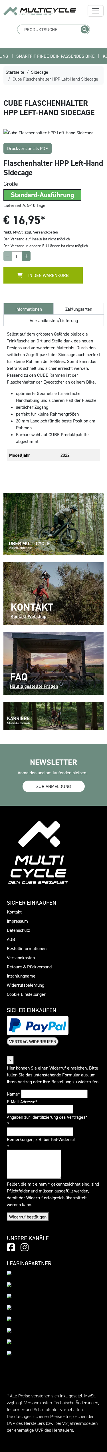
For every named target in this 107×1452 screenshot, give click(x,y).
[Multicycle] (39, 11)
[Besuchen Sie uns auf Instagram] (25, 1247)
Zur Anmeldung (53, 786)
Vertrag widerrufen (32, 1041)
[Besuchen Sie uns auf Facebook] (11, 1247)
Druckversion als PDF (27, 148)
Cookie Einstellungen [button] (26, 994)
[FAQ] (53, 663)
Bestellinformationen (27, 948)
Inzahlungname (21, 976)
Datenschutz (18, 930)
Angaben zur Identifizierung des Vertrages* (47, 1117)
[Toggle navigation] (96, 11)
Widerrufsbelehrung (25, 985)
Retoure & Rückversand (29, 967)
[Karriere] (53, 715)
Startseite (15, 72)
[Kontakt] (53, 593)
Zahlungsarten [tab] (78, 309)
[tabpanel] (53, 132)
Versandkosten (45, 232)
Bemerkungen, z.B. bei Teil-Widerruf (41, 1139)
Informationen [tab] (28, 309)
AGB (11, 939)
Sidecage (39, 72)
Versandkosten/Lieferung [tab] (54, 320)
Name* (13, 1094)
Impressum (17, 921)
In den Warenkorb (48, 275)
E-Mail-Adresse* (22, 1101)
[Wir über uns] (53, 524)
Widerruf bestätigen (28, 1217)
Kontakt (14, 912)
